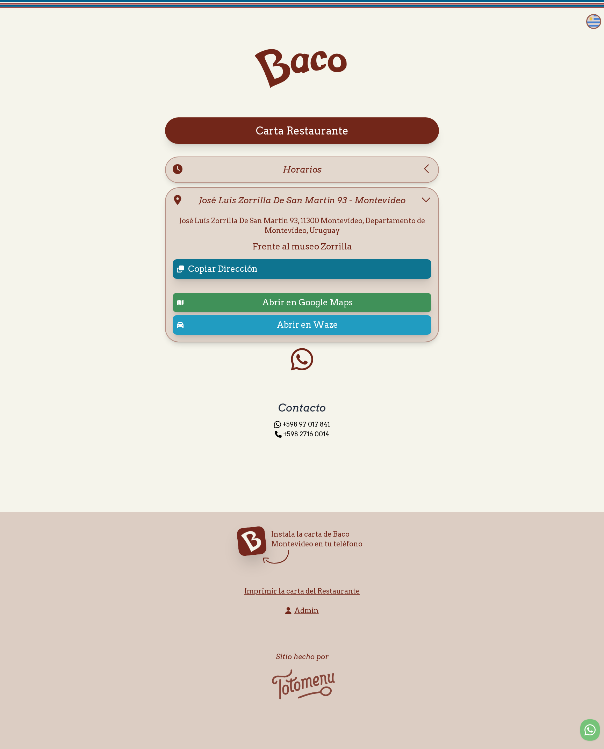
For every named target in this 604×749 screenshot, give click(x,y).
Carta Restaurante (302, 130)
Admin (306, 610)
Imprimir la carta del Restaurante (302, 591)
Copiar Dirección (223, 269)
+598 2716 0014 (306, 434)
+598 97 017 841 (306, 424)
